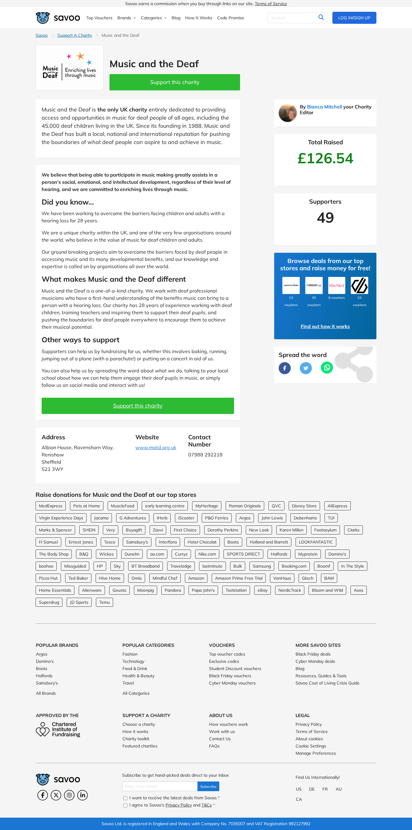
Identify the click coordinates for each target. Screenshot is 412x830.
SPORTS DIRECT (243, 554)
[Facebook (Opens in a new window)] (42, 795)
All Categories (136, 693)
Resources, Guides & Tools (321, 675)
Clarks (353, 530)
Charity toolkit (135, 738)
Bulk (237, 566)
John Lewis (272, 518)
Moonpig (145, 590)
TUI (331, 518)
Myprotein (308, 554)
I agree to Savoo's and (171, 805)
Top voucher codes (227, 654)
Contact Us (220, 738)
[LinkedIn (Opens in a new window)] (82, 795)
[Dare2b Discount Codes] (359, 285)
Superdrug (49, 602)
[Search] (321, 17)
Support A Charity (74, 35)
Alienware (92, 590)
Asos (358, 590)
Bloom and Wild (327, 590)
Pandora (173, 590)
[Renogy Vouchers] (314, 285)
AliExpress (337, 506)
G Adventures (132, 518)
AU (339, 789)
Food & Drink (134, 668)
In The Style (352, 566)
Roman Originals (245, 506)
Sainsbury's (137, 542)
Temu (104, 602)
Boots (233, 542)
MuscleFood (122, 506)
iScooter (186, 518)
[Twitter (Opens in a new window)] (56, 795)
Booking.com (294, 566)
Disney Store (304, 506)
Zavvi (158, 530)
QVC (276, 506)
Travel (128, 683)
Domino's (337, 554)
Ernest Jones (81, 542)
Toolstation (236, 590)
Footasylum (325, 530)
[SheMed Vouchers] (337, 285)
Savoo (42, 35)
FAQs (214, 746)
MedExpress (50, 506)
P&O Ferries (216, 518)
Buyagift (134, 530)
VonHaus (282, 578)
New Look (259, 530)
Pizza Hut (48, 578)
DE (312, 789)
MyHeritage (206, 506)
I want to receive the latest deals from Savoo (174, 797)
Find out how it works (325, 326)
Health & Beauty (138, 675)
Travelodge (181, 566)
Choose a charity (138, 724)
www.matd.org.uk (155, 447)
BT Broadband (146, 566)
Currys (181, 554)
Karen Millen (291, 530)
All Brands (46, 693)
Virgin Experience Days (61, 518)
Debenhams (305, 518)
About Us (221, 715)
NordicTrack (289, 590)
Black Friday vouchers (230, 675)
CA (299, 799)
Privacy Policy (309, 724)
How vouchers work (228, 724)
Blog (300, 668)
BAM (329, 578)
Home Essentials (55, 590)
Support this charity (175, 82)
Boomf (323, 566)
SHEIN (89, 530)
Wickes (106, 554)
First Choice (185, 530)
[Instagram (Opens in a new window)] (69, 795)
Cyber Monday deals (315, 661)
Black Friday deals (313, 654)
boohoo (46, 566)
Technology (133, 661)
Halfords (279, 554)
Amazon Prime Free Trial (238, 578)
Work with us (222, 731)
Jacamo (101, 518)
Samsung (262, 566)
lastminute (212, 566)
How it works (135, 731)
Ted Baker (78, 578)
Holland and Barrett (269, 542)
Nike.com (207, 554)
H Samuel (48, 542)
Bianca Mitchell (324, 107)
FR (325, 789)
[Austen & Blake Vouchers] (291, 285)
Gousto (119, 590)
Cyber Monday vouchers (232, 683)
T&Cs (206, 805)
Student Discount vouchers (235, 668)
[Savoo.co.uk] (58, 18)
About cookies (309, 738)
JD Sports (79, 602)
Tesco (109, 542)
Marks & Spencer (55, 530)
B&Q (83, 554)
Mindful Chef (165, 578)
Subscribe (208, 786)
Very (110, 530)
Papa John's (203, 590)
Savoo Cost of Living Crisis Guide (328, 683)
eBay (263, 590)
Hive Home (110, 578)
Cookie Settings (311, 746)
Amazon (196, 578)
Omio (137, 578)
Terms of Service (271, 3)
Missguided (75, 566)
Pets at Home (86, 506)
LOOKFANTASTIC (316, 542)
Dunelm (132, 554)
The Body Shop (53, 554)
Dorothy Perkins (223, 530)
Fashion (130, 654)
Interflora (168, 542)
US (299, 789)
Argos (245, 518)
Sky (117, 566)
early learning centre (165, 506)
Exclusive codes (224, 661)
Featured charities (139, 746)
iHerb (162, 518)
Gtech (307, 578)
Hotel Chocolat (202, 542)
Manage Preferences (316, 753)
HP (100, 566)
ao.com (157, 554)
